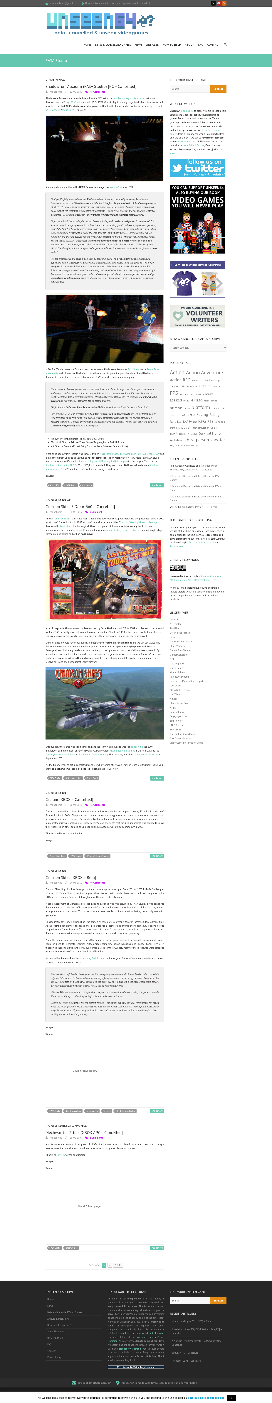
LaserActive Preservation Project (186, 681)
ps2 (183, 415)
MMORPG (197, 400)
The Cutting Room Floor (182, 734)
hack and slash (186, 394)
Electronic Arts (189, 386)
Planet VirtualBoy (179, 703)
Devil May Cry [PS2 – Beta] (203, 507)
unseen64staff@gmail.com (64, 3)
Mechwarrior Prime (64, 754)
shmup (173, 427)
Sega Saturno (177, 712)
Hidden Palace (177, 672)
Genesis (56, 110)
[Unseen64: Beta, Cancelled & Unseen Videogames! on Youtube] (219, 3)
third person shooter (125, 1111)
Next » (118, 1265)
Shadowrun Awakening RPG (60, 465)
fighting (217, 386)
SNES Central (177, 725)
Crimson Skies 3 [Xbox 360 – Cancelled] (80, 506)
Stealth (194, 433)
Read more (157, 485)
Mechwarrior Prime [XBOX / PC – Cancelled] (84, 1132)
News (138, 44)
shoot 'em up (92, 1111)
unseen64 (189, 445)
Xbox (63, 793)
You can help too (186, 141)
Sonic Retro (176, 729)
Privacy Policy (54, 1357)
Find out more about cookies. (206, 1397)
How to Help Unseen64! (59, 1325)
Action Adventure (57, 856)
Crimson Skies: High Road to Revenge (138, 522)
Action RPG (55, 485)
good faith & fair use (193, 145)
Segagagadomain (179, 716)
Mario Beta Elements (181, 690)
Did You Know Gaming (181, 641)
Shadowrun (137, 746)
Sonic (213, 427)
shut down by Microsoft (146, 754)
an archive (188, 110)
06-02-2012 (75, 804)
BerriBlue (174, 628)
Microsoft (52, 500)
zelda (198, 445)
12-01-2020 (75, 91)
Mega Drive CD (70, 110)
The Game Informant (181, 738)
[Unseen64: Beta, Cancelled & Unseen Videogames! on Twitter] (213, 3)
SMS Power (176, 720)
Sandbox (220, 421)
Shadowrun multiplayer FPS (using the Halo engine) (101, 461)
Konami (209, 394)
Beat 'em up (212, 380)
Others (50, 79)
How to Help (171, 44)
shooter (107, 1111)
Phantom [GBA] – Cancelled (186, 1360)
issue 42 (114, 187)
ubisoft (179, 445)
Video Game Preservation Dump (186, 742)
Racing (202, 414)
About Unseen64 (56, 1331)
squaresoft (184, 433)
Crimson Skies (62, 518)
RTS (210, 421)
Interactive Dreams (179, 676)
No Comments (97, 91)
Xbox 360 (65, 500)
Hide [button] (231, 1397)
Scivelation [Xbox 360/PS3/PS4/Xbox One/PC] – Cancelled (197, 1331)
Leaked (176, 400)
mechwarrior (71, 1248)
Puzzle (191, 415)
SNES (48, 110)
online (187, 408)
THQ (172, 445)
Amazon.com (196, 542)
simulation (203, 427)
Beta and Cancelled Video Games (64, 1312)
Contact (213, 44)
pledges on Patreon (130, 1348)
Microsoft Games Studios (98, 856)
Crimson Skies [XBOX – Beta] (71, 877)
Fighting (205, 386)
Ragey (173, 707)
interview (200, 394)
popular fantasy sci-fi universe (128, 98)
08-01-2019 (75, 512)
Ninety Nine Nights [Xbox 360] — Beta (191, 1321)
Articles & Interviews (58, 1318)
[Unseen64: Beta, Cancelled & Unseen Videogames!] (101, 24)
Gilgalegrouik (177, 663)
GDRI (172, 659)
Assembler (175, 624)
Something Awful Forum (92, 958)
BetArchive (175, 637)
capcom (175, 386)
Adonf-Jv (174, 619)
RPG (202, 421)
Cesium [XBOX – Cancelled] (69, 799)
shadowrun (87, 485)
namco (214, 400)
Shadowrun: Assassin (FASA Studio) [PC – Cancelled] (91, 86)
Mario (186, 400)
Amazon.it (209, 542)
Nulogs (173, 698)
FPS (174, 393)
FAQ (201, 44)
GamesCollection (179, 654)
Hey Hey (61, 1154)
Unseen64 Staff (55, 1338)
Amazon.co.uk (177, 546)
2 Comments (96, 1137)
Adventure (197, 380)
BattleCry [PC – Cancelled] (185, 1352)
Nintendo (176, 408)
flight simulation (73, 1111)
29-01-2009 (75, 1137)
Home (87, 44)
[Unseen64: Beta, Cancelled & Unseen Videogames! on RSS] (224, 3)
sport (173, 433)
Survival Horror (210, 433)
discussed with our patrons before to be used (140, 1333)
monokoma (55, 91)
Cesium (49, 754)
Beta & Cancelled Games (113, 44)
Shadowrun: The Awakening (93, 754)
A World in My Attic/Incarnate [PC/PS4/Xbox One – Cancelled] (198, 1342)
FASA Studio (76, 102)
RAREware (190, 422)
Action (177, 372)
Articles (152, 44)
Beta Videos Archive (180, 632)
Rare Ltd (176, 422)
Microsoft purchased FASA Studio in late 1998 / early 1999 (129, 453)
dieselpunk (78, 530)
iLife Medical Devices (181, 476)
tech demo (177, 440)
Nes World (175, 694)
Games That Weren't (180, 650)
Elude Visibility (177, 646)
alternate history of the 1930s (119, 530)
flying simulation (73, 778)
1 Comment (96, 512)
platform (201, 407)
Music (206, 400)
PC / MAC (60, 79)
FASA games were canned (121, 750)
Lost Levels (175, 685)
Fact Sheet (134, 369)
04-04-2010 (75, 882)
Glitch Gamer (177, 668)
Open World (92, 778)
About (189, 44)
